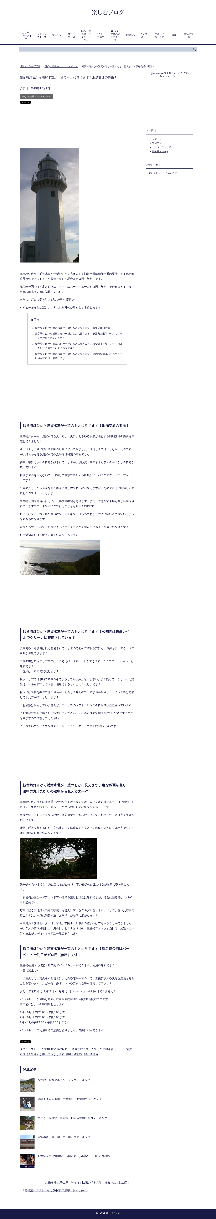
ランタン (56, 35)
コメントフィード (161, 147)
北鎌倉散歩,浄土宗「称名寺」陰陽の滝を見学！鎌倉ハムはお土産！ (87, 1182)
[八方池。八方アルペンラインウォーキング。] (27, 1089)
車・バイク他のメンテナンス (115, 35)
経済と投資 (189, 35)
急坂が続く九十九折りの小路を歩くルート (98, 1049)
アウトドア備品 (100, 35)
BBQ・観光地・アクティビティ (86, 35)
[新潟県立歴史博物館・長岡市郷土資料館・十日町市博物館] (27, 1165)
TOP (32, 66)
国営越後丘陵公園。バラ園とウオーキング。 (65, 1137)
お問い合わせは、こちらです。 (162, 173)
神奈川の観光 (74, 1054)
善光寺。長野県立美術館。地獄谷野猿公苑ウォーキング (72, 1118)
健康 (174, 35)
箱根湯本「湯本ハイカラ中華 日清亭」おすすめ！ (56, 1190)
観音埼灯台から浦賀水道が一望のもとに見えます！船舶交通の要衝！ (73, 328)
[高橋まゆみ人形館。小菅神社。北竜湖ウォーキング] (27, 1108)
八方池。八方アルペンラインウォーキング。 (65, 1080)
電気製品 (130, 35)
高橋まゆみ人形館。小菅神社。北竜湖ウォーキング (69, 1099)
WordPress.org (160, 151)
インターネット (144, 35)
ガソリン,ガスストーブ (27, 35)
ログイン (157, 139)
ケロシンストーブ (42, 35)
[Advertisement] (77, 127)
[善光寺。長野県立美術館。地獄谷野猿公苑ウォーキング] (27, 1127)
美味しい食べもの (159, 35)
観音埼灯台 (91, 1054)
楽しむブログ (108, 12)
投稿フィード (159, 143)
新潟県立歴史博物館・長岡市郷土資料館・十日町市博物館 (73, 1156)
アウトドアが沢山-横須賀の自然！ (49, 1049)
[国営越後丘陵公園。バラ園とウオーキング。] (27, 1146)
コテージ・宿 (71, 35)
